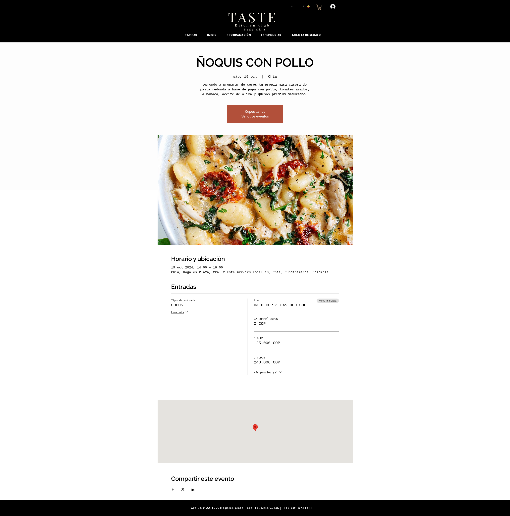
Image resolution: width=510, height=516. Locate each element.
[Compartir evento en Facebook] (173, 489)
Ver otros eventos (255, 116)
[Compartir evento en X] (183, 489)
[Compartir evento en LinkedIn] (192, 489)
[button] (319, 7)
